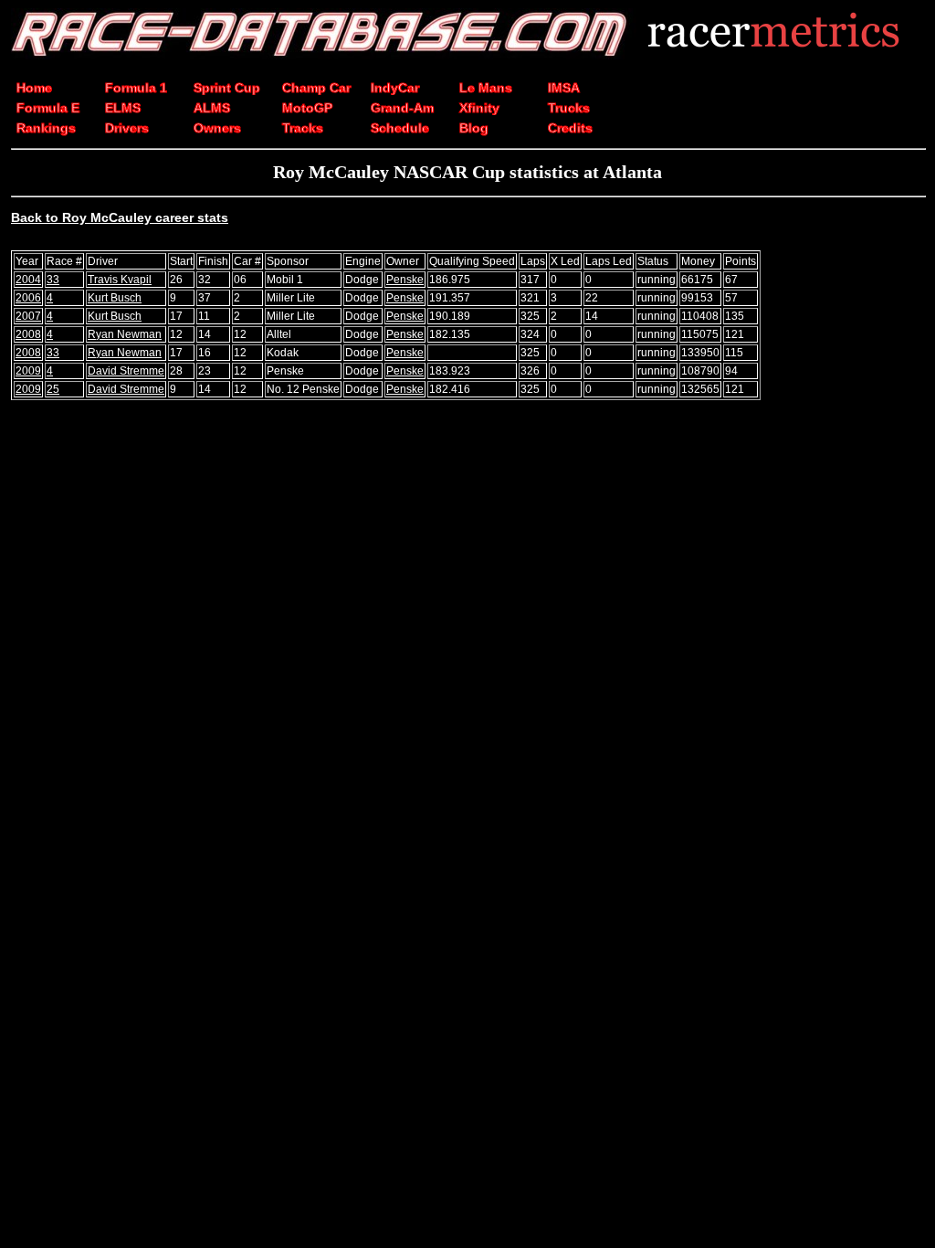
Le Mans (485, 87)
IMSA (564, 87)
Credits (570, 128)
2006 (28, 297)
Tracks (302, 128)
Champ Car (316, 87)
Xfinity (479, 107)
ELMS (123, 107)
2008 (28, 334)
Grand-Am (402, 107)
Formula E (47, 107)
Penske (405, 279)
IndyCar (395, 87)
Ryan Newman (125, 334)
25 (53, 389)
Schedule (400, 128)
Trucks (569, 107)
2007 (28, 316)
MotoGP (307, 107)
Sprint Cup (227, 87)
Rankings (46, 128)
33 (53, 279)
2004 (28, 279)
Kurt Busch (115, 297)
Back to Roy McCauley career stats (119, 217)
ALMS (212, 107)
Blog (474, 128)
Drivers (127, 128)
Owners (217, 128)
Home (34, 87)
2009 (28, 371)
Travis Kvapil (120, 279)
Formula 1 (136, 87)
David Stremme (126, 371)
